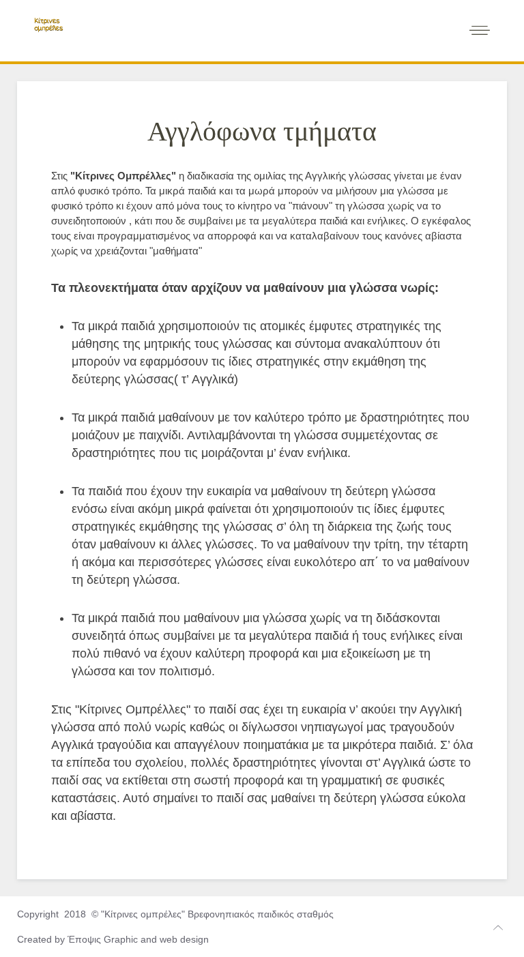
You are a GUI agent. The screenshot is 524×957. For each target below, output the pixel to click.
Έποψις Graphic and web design (138, 939)
